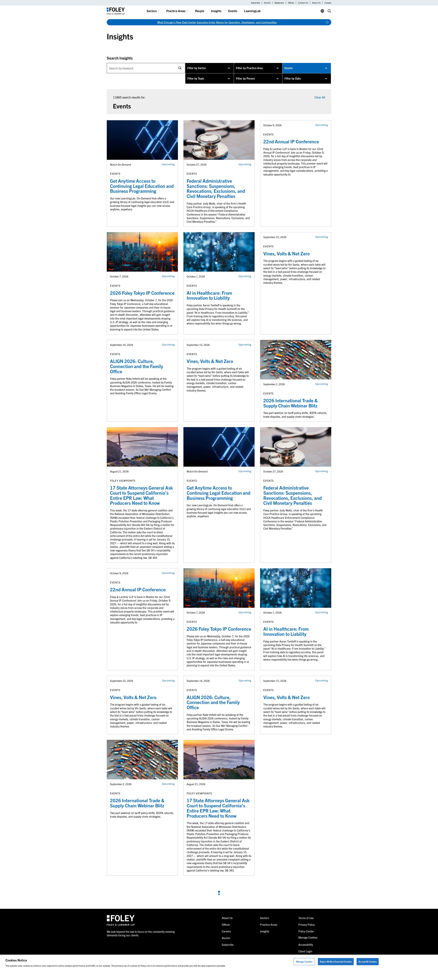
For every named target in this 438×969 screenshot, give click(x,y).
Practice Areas (175, 11)
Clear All (319, 97)
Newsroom (279, 3)
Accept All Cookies (367, 961)
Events (232, 11)
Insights (216, 11)
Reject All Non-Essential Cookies (336, 961)
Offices (291, 3)
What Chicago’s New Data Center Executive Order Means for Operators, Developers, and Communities (217, 22)
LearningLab (252, 11)
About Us (316, 3)
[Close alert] (327, 22)
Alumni (267, 3)
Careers (328, 3)
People (199, 11)
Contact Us (303, 3)
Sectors (152, 11)
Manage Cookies (304, 961)
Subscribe (255, 3)
